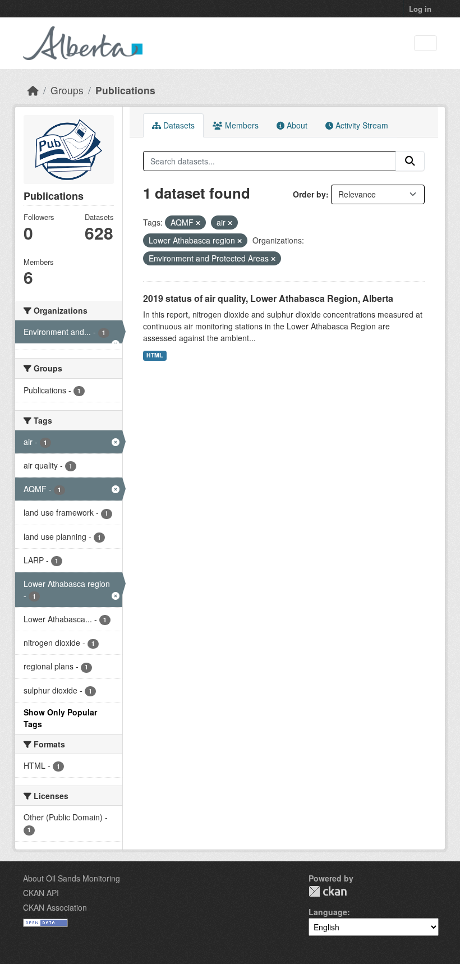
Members (241, 125)
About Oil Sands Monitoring (71, 878)
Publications (125, 90)
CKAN (328, 891)
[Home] (33, 90)
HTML (154, 355)
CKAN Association (55, 907)
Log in (420, 8)
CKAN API (41, 892)
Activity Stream (360, 125)
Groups (67, 90)
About (295, 125)
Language (328, 911)
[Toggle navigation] (425, 43)
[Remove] (198, 222)
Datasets (178, 125)
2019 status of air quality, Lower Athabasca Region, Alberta (268, 298)
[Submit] (410, 161)
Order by (309, 194)
